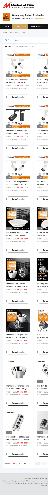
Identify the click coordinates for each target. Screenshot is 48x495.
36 (19, 463)
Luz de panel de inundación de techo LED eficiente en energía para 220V (17, 235)
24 (14, 464)
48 (25, 463)
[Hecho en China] (19, 5)
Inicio (7, 26)
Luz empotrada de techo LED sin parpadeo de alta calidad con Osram (17, 439)
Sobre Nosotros (37, 26)
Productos (21, 26)
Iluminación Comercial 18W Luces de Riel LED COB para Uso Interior (17, 133)
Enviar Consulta (18, 97)
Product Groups (13, 40)
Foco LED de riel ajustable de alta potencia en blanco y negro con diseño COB (17, 184)
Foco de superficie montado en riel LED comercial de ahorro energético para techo (17, 82)
